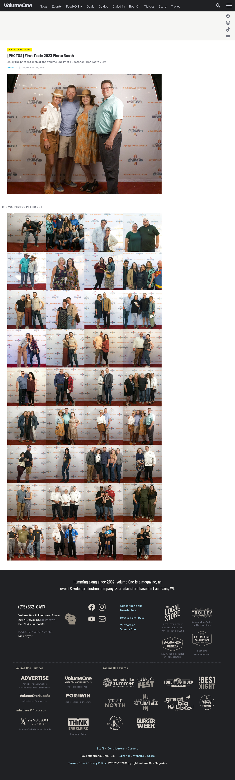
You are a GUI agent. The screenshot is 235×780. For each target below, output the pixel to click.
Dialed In (119, 6)
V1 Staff (12, 67)
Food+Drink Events (19, 50)
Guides (103, 6)
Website (138, 755)
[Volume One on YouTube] (228, 36)
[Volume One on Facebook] (228, 16)
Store (163, 6)
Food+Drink (74, 6)
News (43, 6)
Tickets (149, 6)
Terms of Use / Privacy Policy (87, 763)
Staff (100, 748)
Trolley (175, 6)
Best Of (134, 6)
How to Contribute (132, 617)
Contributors (115, 748)
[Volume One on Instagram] (228, 22)
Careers (133, 748)
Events (57, 6)
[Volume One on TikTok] (228, 29)
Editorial (124, 755)
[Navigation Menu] (229, 5)
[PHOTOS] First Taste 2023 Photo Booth (40, 55)
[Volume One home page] (21, 6)
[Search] (218, 5)
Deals (90, 6)
